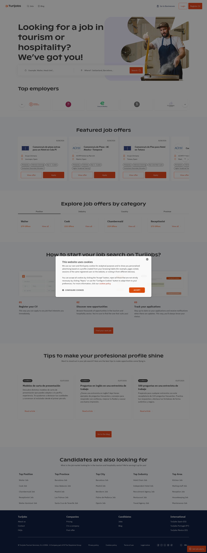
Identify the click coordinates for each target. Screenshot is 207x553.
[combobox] (147, 259)
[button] (73, 290)
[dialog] (103, 276)
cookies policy (105, 283)
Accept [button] (137, 290)
